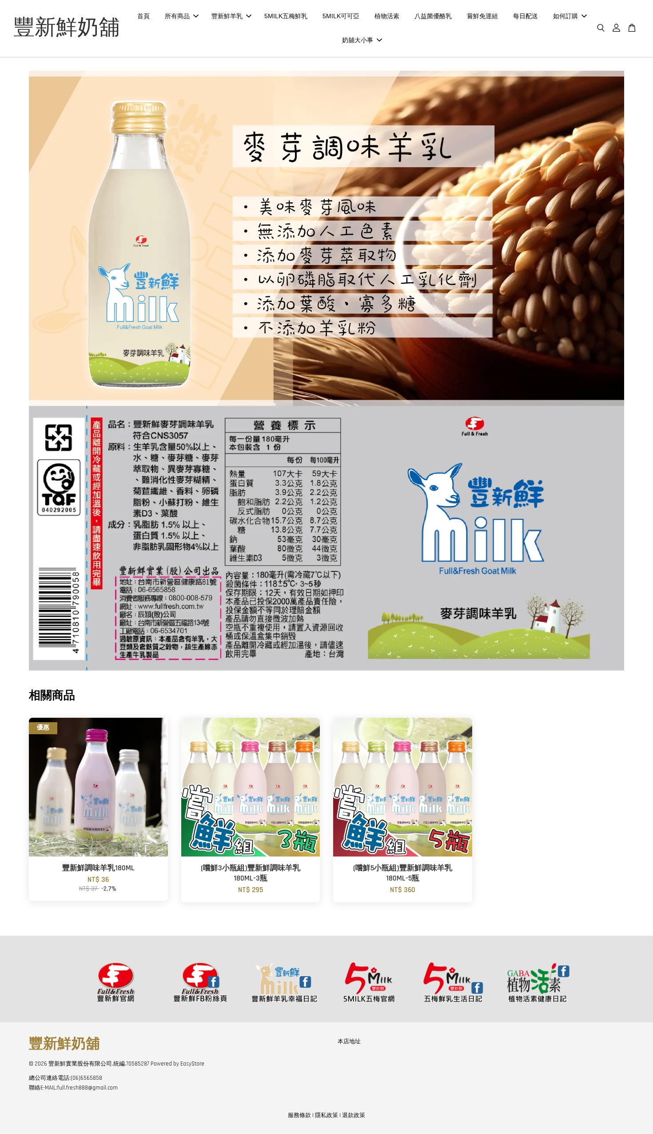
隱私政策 (326, 1115)
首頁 (143, 16)
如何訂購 (565, 16)
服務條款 (299, 1115)
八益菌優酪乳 (433, 16)
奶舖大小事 (357, 40)
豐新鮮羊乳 (227, 16)
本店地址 (349, 1041)
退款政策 (353, 1115)
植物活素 (386, 16)
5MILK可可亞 (341, 16)
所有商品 (177, 16)
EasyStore (192, 1063)
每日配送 (525, 16)
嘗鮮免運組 (482, 16)
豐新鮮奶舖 (66, 28)
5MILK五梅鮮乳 (285, 16)
